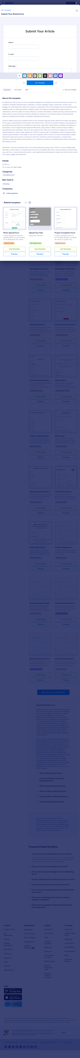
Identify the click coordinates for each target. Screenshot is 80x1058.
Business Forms (60, 243)
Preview (14, 254)
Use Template (40, 83)
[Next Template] (56, 82)
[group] (14, 233)
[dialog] (40, 529)
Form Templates (6, 10)
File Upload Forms (8, 175)
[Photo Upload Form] (14, 218)
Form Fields (17, 90)
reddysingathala (12, 193)
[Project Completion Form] (65, 218)
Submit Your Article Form (12, 14)
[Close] (76, 3)
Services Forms (9, 243)
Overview (7, 90)
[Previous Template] (24, 82)
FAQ (26, 90)
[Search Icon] (77, 11)
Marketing (6, 184)
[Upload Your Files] (40, 218)
